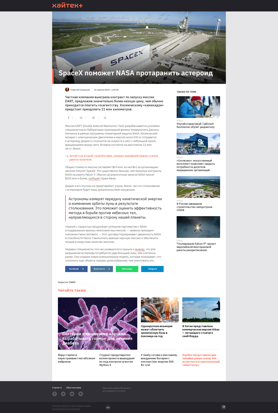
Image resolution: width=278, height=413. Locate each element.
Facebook (76, 269)
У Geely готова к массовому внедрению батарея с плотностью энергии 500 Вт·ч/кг (159, 360)
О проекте (57, 387)
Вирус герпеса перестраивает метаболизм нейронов (76, 358)
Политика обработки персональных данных (71, 406)
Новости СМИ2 (67, 282)
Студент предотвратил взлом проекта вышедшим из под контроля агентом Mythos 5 (117, 360)
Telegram (152, 269)
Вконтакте (102, 269)
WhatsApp (127, 269)
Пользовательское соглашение (66, 409)
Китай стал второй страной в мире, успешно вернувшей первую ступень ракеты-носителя (114, 157)
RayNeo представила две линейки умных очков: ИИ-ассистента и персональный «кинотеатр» (201, 360)
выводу (140, 249)
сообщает (94, 178)
